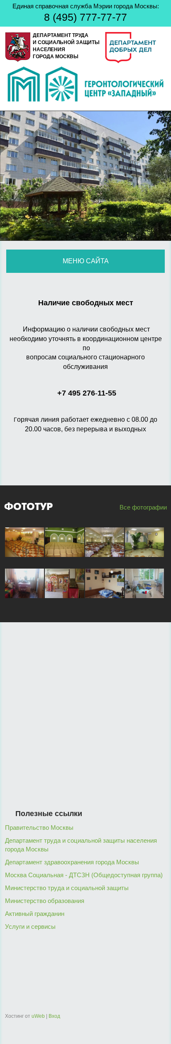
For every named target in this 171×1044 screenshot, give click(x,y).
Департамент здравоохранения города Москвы (72, 862)
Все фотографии (142, 507)
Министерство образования (44, 900)
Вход (54, 1016)
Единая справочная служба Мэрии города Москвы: (85, 12)
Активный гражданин (34, 913)
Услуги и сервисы (30, 926)
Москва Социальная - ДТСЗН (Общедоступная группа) (84, 874)
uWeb (38, 1016)
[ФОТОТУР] (24, 558)
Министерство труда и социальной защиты (67, 887)
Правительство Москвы (39, 827)
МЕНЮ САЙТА (86, 261)
